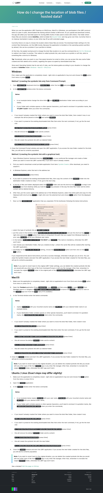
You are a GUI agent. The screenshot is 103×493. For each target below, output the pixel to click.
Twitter (69, 476)
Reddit (70, 477)
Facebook (69, 479)
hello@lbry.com (88, 474)
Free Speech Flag (14, 489)
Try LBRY (87, 2)
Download (41, 3)
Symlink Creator (63, 164)
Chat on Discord (67, 474)
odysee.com (34, 474)
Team (13, 481)
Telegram (69, 481)
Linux (33, 477)
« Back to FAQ (15, 26)
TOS (90, 479)
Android (33, 476)
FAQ (90, 481)
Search (82, 3)
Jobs (13, 477)
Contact (89, 476)
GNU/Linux (47, 67)
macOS (33, 481)
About (13, 474)
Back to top (88, 489)
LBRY (19, 3)
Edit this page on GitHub (30, 466)
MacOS (40, 67)
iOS (32, 479)
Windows (33, 67)
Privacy (89, 477)
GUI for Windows (84, 51)
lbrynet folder (56, 37)
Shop (13, 479)
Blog (13, 476)
